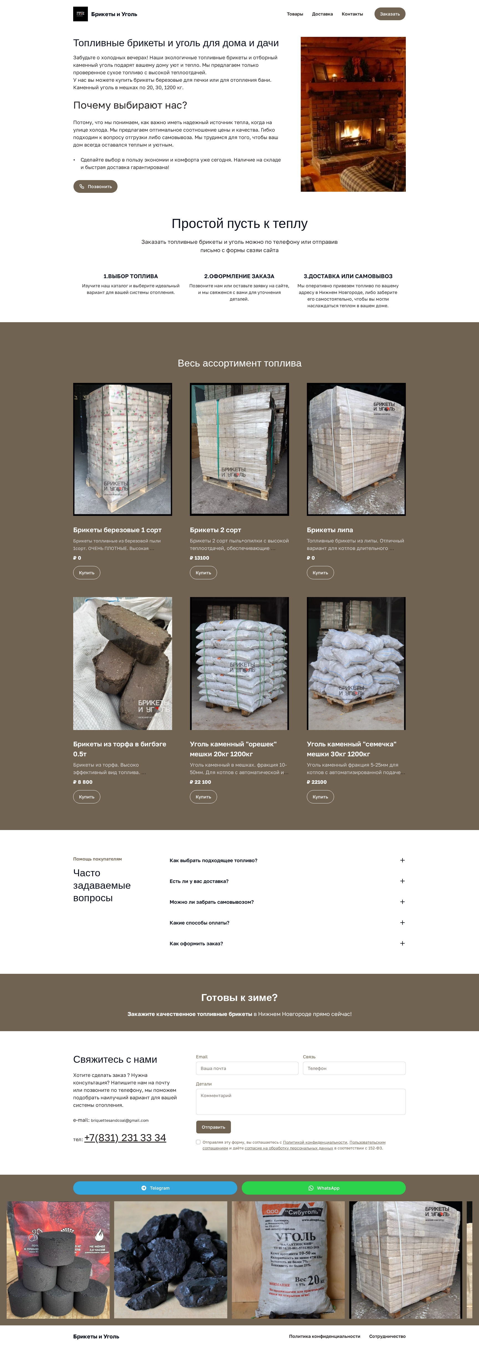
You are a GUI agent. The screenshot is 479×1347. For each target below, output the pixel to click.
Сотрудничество (387, 1336)
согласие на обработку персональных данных (289, 1148)
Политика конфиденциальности (324, 1336)
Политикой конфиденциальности (315, 1142)
